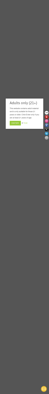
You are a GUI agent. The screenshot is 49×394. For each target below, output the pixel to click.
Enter (15, 123)
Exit (25, 122)
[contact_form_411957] (44, 389)
